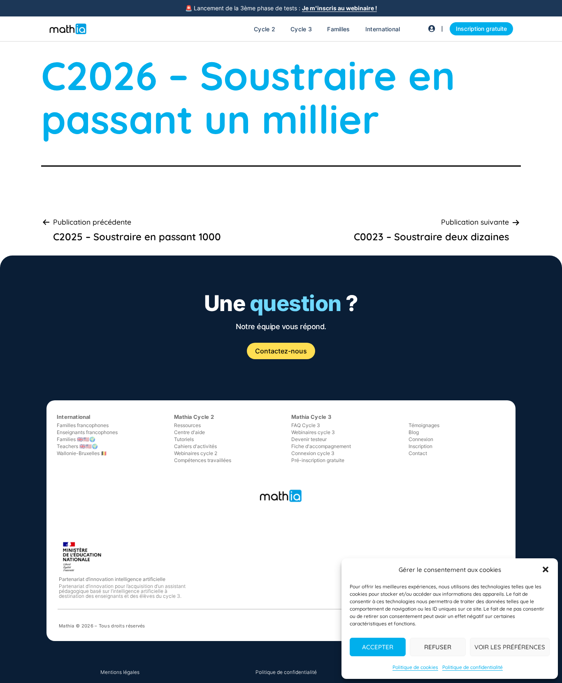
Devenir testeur (309, 439)
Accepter (377, 647)
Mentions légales (119, 672)
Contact (418, 453)
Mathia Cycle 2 (194, 417)
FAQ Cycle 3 (305, 425)
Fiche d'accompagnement (321, 446)
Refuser (437, 647)
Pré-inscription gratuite (317, 460)
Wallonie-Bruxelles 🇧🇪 (82, 453)
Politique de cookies (415, 667)
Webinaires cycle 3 (313, 432)
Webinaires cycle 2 (195, 453)
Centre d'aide (189, 432)
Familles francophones (83, 425)
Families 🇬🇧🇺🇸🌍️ (76, 439)
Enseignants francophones (87, 432)
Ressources (187, 425)
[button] (545, 569)
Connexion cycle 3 (312, 453)
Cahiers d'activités (195, 446)
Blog (414, 432)
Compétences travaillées (202, 460)
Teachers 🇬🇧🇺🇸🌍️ (77, 446)
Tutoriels (184, 439)
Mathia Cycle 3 (311, 417)
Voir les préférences (509, 647)
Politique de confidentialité (472, 667)
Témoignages (424, 425)
